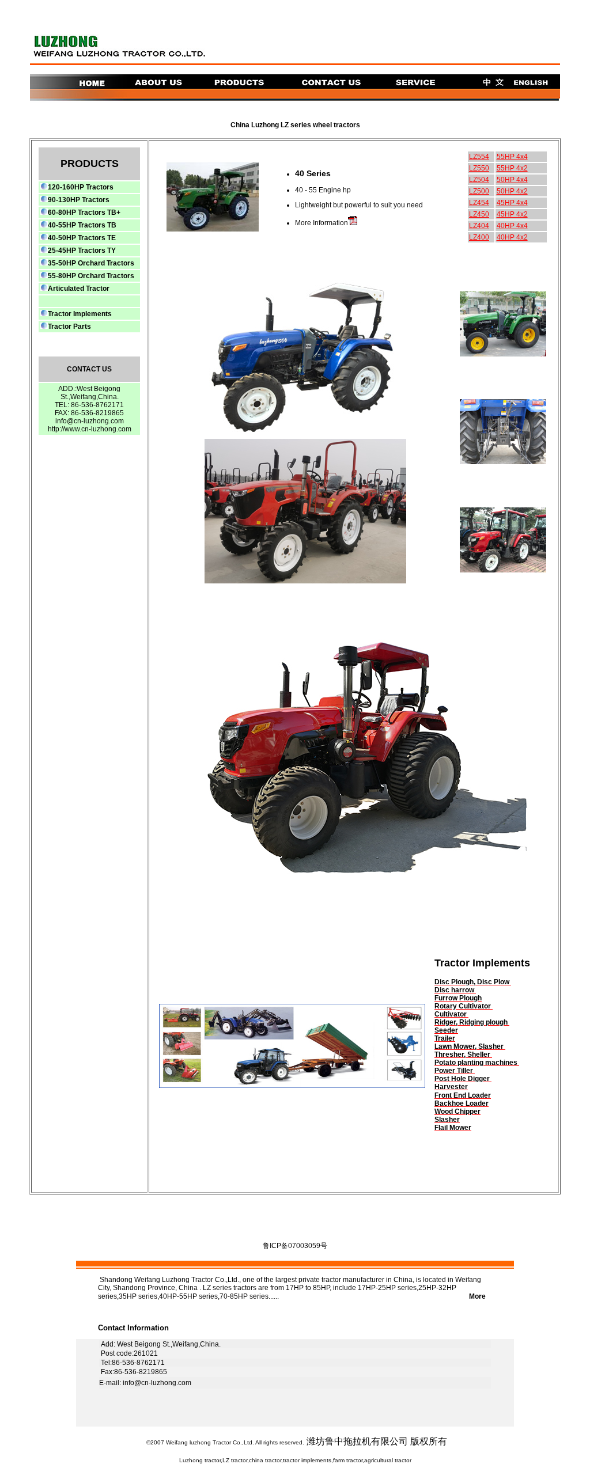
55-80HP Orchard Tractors (91, 276)
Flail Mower (452, 1128)
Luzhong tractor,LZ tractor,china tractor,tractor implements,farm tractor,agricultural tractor (295, 1460)
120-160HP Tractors (81, 187)
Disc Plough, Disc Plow (472, 982)
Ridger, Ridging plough (471, 1022)
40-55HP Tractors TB (82, 225)
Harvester (451, 1087)
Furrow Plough (458, 998)
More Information (321, 223)
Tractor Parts (69, 327)
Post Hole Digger (462, 1079)
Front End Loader (462, 1095)
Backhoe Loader (461, 1103)
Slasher (447, 1120)
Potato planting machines (476, 1063)
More (390, 1296)
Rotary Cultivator (463, 1006)
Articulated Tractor (78, 289)
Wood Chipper (457, 1111)
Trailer (444, 1038)
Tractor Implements (80, 314)
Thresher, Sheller (462, 1054)
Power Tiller (454, 1071)
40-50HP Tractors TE (82, 238)
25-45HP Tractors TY (82, 250)
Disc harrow (455, 990)
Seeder (446, 1030)
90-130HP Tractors (78, 200)
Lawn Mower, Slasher (469, 1046)
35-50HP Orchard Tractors (91, 263)
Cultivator (451, 1014)
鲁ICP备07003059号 (295, 1246)
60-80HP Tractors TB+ (84, 212)
